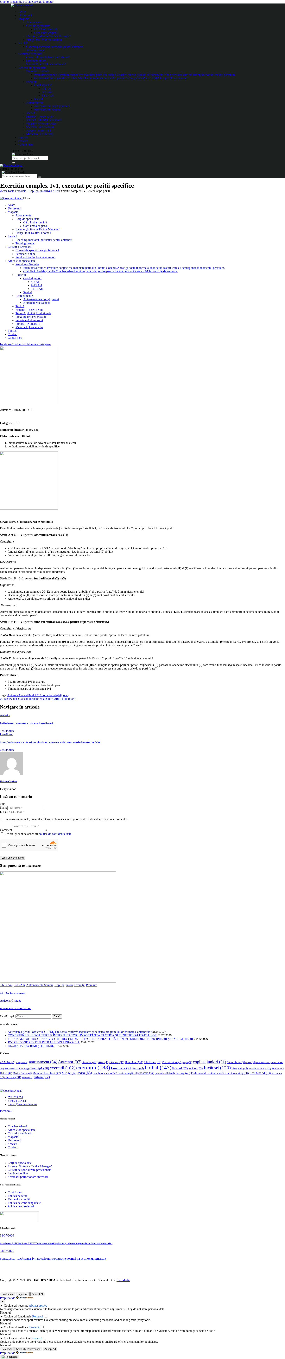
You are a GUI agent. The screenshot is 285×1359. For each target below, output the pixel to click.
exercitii (62, 1067)
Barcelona (134, 1062)
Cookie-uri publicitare (17, 1338)
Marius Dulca (22, 1073)
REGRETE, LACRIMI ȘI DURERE (31, 1045)
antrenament (43, 1061)
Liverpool (239, 1068)
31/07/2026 (7, 1235)
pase (98, 1073)
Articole (5, 1000)
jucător (195, 1068)
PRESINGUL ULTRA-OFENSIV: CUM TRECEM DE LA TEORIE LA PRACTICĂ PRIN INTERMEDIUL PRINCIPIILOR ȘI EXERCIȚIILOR (100, 1038)
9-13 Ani (19, 985)
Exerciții (79, 985)
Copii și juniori (37, 191)
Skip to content (9, 1)
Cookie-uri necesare (16, 1305)
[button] (4, 698)
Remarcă (37, 1316)
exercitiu (93, 1067)
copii (187, 1062)
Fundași (180, 1068)
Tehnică (27, 1077)
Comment (6, 830)
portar (109, 1073)
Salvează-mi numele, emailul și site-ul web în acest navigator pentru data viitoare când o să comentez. (66, 819)
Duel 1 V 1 (34, 695)
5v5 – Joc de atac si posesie (12, 993)
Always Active (38, 1305)
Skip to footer (45, 1)
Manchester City (260, 1068)
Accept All (37, 1294)
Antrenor (12, 695)
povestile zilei (165, 1073)
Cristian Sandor (236, 1062)
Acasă (4, 191)
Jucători (217, 1067)
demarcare (11, 1069)
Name (3, 807)
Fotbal (45, 695)
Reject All (22, 1294)
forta (138, 1068)
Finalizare (121, 1068)
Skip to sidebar (27, 1)
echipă (41, 1068)
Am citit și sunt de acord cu (37, 833)
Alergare (22, 1062)
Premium (91, 985)
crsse (251, 1062)
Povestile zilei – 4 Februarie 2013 (15, 1008)
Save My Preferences (28, 1349)
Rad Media (123, 1280)
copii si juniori (209, 1061)
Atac (104, 1062)
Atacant (23, 695)
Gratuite (16, 1000)
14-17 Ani (53, 191)
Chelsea (152, 1062)
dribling (26, 1068)
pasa (85, 1073)
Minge (70, 1073)
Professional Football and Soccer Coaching (220, 1073)
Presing (182, 1073)
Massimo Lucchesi (47, 1073)
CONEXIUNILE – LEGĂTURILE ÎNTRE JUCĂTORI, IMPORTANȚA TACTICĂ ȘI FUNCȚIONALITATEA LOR (82, 1035)
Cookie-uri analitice (16, 1327)
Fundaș (53, 695)
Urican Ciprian (8, 781)
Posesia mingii (127, 1073)
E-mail (4, 811)
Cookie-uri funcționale (17, 1316)
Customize (8, 1294)
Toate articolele (17, 191)
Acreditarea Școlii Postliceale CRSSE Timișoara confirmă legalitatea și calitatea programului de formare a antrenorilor (79, 1031)
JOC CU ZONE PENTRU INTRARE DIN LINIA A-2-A (44, 1042)
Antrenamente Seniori (39, 985)
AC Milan (7, 1062)
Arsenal (89, 1062)
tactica (13, 1077)
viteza (42, 1077)
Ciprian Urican (172, 1062)
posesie (146, 1073)
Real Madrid (260, 1073)
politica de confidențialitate (55, 833)
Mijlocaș (63, 695)
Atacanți (117, 1062)
